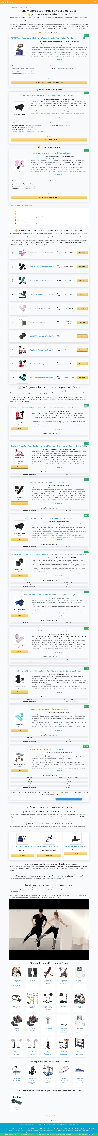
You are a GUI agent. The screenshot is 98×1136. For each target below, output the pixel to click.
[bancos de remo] (16, 998)
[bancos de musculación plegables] (48, 972)
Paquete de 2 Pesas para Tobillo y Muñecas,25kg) (48, 308)
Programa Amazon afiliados (26, 1124)
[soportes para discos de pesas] (48, 1043)
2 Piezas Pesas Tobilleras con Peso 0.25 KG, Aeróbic (49, 749)
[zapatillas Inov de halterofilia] (79, 1070)
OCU (62, 878)
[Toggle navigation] (95, 2)
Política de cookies (39, 1124)
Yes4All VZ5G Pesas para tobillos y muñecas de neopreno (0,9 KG (54, 294)
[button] (59, 59)
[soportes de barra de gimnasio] (32, 1043)
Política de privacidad (57, 1124)
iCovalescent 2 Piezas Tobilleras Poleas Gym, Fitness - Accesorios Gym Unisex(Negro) (49, 671)
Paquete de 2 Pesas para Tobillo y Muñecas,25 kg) (49, 709)
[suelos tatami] (16, 1020)
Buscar (69, 799)
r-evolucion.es (13, 7)
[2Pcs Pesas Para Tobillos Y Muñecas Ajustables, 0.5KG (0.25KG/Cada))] (19, 602)
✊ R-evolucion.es (7, 2)
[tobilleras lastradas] (16, 1099)
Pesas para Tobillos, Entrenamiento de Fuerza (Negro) (49, 482)
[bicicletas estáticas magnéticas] (63, 972)
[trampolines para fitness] (16, 1070)
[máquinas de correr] (79, 998)
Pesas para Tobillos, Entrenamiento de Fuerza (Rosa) (49, 153)
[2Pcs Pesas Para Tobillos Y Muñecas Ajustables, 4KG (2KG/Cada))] (19, 526)
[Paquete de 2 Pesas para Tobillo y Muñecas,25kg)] (22, 308)
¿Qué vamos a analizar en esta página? (21, 205)
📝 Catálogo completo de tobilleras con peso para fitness (30, 217)
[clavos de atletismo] (32, 998)
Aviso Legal (48, 1124)
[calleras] (32, 972)
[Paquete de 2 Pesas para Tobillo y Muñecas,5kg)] (22, 266)
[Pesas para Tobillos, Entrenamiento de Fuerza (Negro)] (19, 490)
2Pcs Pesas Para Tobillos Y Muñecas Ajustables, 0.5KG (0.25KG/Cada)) (49, 595)
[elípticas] (63, 998)
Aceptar (91, 1134)
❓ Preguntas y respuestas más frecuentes (26, 220)
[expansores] (48, 1020)
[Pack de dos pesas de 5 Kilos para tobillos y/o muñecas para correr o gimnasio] (49, 839)
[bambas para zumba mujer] (63, 1070)
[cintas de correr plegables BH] (48, 1070)
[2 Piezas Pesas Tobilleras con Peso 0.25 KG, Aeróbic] (19, 757)
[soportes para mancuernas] (79, 1043)
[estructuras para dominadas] (63, 1020)
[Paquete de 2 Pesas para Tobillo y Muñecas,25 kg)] (19, 717)
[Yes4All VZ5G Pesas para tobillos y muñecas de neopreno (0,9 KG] (22, 294)
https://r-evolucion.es (69, 1124)
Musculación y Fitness (25, 7)
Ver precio (82, 252)
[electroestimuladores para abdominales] (16, 972)
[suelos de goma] (32, 1020)
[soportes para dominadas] (63, 1043)
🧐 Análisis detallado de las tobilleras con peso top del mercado (32, 214)
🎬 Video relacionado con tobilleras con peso (27, 223)
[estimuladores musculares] (79, 1020)
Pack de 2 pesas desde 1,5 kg (22, 846)
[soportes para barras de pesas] (48, 998)
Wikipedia (56, 878)
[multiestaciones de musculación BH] (32, 1070)
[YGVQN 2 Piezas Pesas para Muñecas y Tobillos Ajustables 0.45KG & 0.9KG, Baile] (22, 280)
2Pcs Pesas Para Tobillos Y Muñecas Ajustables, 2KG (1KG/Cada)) (49, 95)
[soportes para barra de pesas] (16, 1043)
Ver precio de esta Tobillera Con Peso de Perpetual (49, 82)
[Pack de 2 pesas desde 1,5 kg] (22, 839)
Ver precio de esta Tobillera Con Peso (49, 140)
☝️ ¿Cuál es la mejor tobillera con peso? (25, 211)
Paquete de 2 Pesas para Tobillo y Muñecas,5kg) (48, 267)
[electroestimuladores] (79, 972)
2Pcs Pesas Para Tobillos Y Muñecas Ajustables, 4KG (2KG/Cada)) (49, 518)
